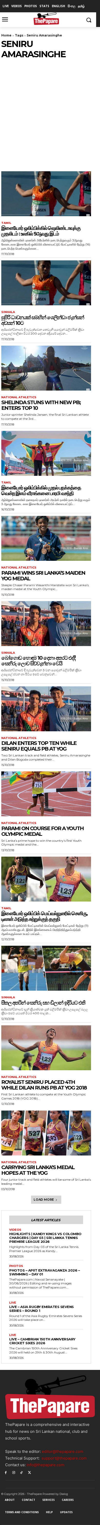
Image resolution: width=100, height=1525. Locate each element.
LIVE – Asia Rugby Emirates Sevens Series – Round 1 (41, 1309)
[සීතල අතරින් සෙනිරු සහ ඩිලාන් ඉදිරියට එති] (46, 968)
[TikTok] (21, 1472)
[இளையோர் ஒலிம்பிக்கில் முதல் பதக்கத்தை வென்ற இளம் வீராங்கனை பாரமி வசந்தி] (46, 453)
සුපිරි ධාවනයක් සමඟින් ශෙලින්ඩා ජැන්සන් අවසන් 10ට (42, 320)
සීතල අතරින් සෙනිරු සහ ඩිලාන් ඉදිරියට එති (43, 1003)
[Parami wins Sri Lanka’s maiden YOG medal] (46, 538)
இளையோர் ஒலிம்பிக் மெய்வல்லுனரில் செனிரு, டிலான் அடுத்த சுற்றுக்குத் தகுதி (44, 916)
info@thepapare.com (45, 1464)
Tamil (6, 223)
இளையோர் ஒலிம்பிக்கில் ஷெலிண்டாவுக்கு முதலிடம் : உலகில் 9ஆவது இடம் (40, 231)
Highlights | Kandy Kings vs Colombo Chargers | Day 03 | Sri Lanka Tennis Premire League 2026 (45, 1238)
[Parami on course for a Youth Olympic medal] (46, 793)
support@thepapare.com (64, 1458)
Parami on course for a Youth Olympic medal (42, 831)
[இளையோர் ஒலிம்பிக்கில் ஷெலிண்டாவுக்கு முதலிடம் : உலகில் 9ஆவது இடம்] (46, 193)
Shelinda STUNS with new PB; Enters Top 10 (41, 405)
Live (12, 1302)
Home (6, 35)
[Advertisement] (50, 112)
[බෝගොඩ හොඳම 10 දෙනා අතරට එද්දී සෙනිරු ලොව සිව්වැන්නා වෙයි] (46, 623)
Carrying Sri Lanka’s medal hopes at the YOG (37, 1170)
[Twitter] (29, 1472)
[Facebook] (5, 1472)
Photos (16, 1266)
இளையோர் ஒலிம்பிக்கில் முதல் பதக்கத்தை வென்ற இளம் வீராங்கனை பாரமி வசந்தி (41, 490)
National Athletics (18, 397)
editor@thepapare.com (62, 1451)
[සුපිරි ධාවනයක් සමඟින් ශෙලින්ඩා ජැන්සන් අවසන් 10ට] (46, 282)
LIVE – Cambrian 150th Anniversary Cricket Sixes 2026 (42, 1341)
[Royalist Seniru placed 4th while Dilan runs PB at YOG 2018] (46, 1047)
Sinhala (8, 312)
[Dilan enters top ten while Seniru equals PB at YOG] (46, 708)
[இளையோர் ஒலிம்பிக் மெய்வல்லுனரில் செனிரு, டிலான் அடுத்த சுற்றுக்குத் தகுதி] (46, 879)
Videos (15, 1230)
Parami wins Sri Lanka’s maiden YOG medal (43, 576)
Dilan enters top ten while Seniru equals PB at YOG (38, 746)
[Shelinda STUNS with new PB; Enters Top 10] (46, 368)
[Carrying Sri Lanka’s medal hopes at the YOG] (46, 1133)
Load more (44, 1199)
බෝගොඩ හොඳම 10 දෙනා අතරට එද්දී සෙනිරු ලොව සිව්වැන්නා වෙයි (38, 661)
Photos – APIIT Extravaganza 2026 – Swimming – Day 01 (44, 1272)
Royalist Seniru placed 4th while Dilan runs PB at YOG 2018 (44, 1085)
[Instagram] (13, 1472)
